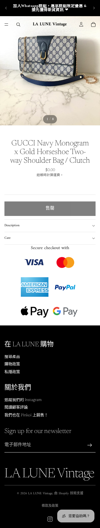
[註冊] (90, 445)
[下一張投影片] (94, 8)
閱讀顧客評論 (16, 408)
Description (11, 225)
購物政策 (12, 364)
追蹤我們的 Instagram (23, 400)
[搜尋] (18, 24)
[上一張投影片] (6, 8)
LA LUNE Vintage (40, 494)
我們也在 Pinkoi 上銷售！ (26, 415)
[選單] (6, 24)
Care (7, 238)
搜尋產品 (12, 357)
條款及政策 (50, 506)
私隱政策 (12, 372)
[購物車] (93, 24)
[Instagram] (50, 519)
